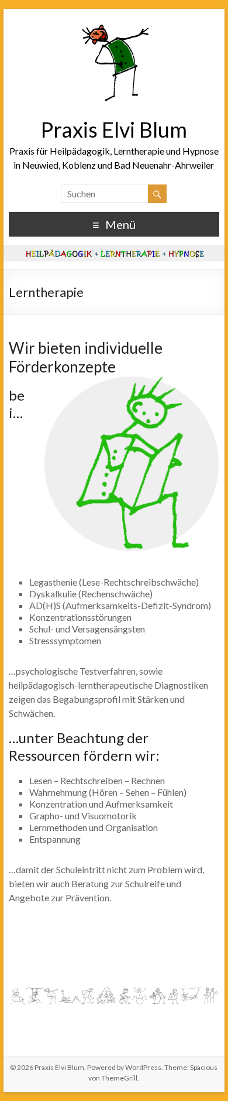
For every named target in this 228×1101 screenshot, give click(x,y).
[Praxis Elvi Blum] (114, 23)
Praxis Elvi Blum (114, 129)
